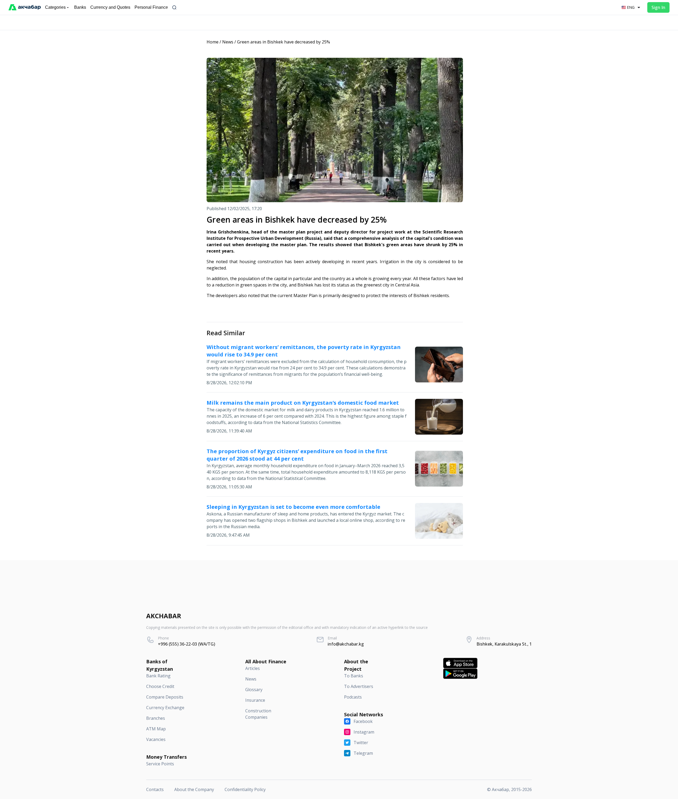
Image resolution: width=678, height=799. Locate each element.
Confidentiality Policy (245, 789)
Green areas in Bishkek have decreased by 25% (283, 42)
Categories (55, 7)
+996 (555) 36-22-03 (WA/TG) (186, 644)
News (227, 42)
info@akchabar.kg (346, 644)
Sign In (658, 7)
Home (212, 42)
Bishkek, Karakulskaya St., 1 (504, 644)
